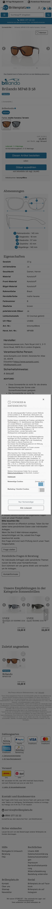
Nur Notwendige (26, 502)
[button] (41, 484)
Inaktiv (42, 490)
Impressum (11, 477)
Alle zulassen (26, 508)
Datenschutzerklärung (15, 473)
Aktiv (41, 484)
